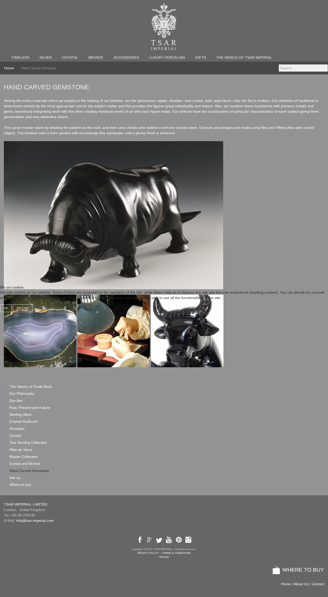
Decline (23, 308)
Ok (6, 308)
